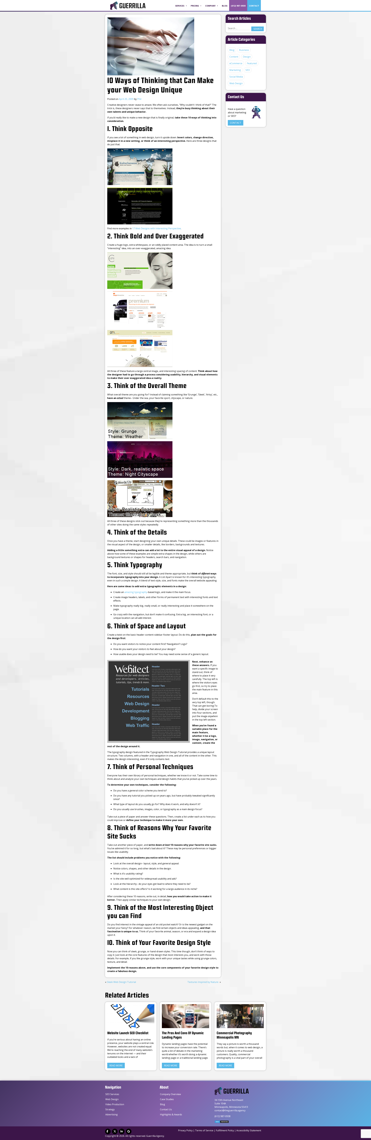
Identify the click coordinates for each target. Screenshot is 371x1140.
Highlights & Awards (171, 1114)
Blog (224, 5)
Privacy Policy (185, 1130)
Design (247, 56)
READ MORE (116, 1065)
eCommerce (235, 63)
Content (233, 56)
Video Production (114, 1104)
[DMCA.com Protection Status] (221, 1122)
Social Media (236, 76)
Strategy (110, 1109)
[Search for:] (239, 28)
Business (244, 50)
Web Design (236, 83)
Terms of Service (204, 1130)
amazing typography (135, 592)
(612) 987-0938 (238, 5)
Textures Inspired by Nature (202, 982)
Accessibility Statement (248, 1130)
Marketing (235, 70)
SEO (247, 70)
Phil (139, 99)
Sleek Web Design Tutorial (121, 982)
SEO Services (112, 1094)
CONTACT (235, 122)
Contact (254, 5)
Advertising (111, 1114)
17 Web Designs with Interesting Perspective (156, 228)
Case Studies (167, 1099)
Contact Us (166, 1109)
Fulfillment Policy (225, 1130)
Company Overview (170, 1094)
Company (210, 5)
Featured (252, 63)
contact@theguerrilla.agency (229, 1110)
